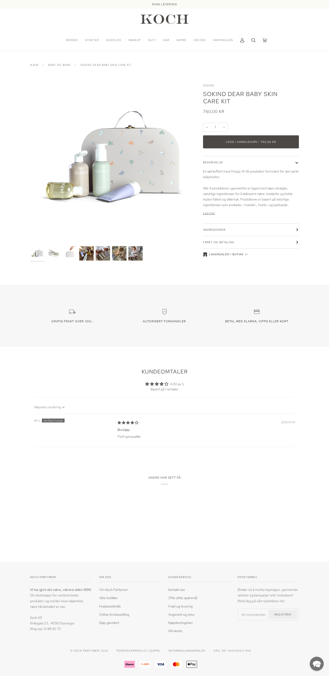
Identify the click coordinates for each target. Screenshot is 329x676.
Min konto (175, 630)
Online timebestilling (114, 614)
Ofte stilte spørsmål (182, 597)
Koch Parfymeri (87, 650)
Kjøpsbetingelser (180, 622)
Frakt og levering (180, 606)
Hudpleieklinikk (110, 606)
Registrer (282, 614)
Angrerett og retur (181, 614)
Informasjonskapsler (186, 650)
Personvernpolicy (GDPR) (138, 650)
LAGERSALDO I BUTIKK (226, 254)
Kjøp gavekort (109, 622)
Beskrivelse (213, 162)
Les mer (209, 213)
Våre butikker (108, 597)
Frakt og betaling (218, 242)
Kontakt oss (176, 589)
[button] (317, 664)
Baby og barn (59, 65)
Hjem (34, 65)
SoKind (208, 85)
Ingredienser (214, 229)
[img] (128, 422)
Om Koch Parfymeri (113, 589)
